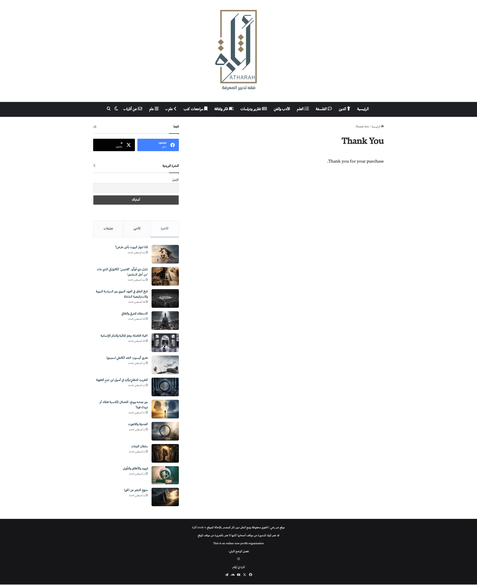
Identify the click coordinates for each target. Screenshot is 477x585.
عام (171, 109)
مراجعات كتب (194, 109)
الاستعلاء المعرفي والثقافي (134, 314)
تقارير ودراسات (251, 109)
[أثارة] (238, 51)
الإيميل (175, 180)
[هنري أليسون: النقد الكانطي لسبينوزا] (165, 365)
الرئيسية (363, 109)
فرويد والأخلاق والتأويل (135, 469)
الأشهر (137, 228)
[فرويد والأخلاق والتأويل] (165, 475)
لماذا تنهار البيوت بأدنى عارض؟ (131, 247)
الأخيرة (164, 228)
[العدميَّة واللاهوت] (165, 431)
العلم (301, 109)
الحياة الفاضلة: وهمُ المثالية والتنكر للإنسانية (124, 336)
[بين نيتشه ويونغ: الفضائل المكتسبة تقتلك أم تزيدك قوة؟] (165, 409)
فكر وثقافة (221, 109)
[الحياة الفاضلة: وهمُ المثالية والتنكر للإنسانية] (165, 342)
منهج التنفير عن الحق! (136, 490)
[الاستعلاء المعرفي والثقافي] (165, 320)
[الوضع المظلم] (238, 559)
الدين (343, 109)
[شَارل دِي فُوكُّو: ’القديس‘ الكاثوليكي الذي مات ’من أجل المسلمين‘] (165, 276)
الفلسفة (322, 109)
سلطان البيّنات (139, 447)
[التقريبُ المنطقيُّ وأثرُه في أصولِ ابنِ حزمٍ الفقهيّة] (165, 387)
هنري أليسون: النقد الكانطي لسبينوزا (127, 358)
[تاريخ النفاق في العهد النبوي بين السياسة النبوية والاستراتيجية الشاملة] (165, 298)
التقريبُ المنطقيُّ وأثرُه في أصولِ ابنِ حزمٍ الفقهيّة (122, 380)
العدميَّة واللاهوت (138, 424)
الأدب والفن (282, 109)
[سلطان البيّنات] (165, 453)
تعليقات (108, 228)
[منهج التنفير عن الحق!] (165, 497)
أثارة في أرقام (239, 567)
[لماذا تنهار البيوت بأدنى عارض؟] (165, 254)
